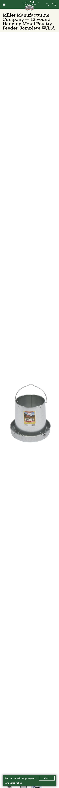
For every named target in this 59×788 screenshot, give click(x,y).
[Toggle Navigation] (4, 4)
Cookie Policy (15, 783)
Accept (47, 778)
